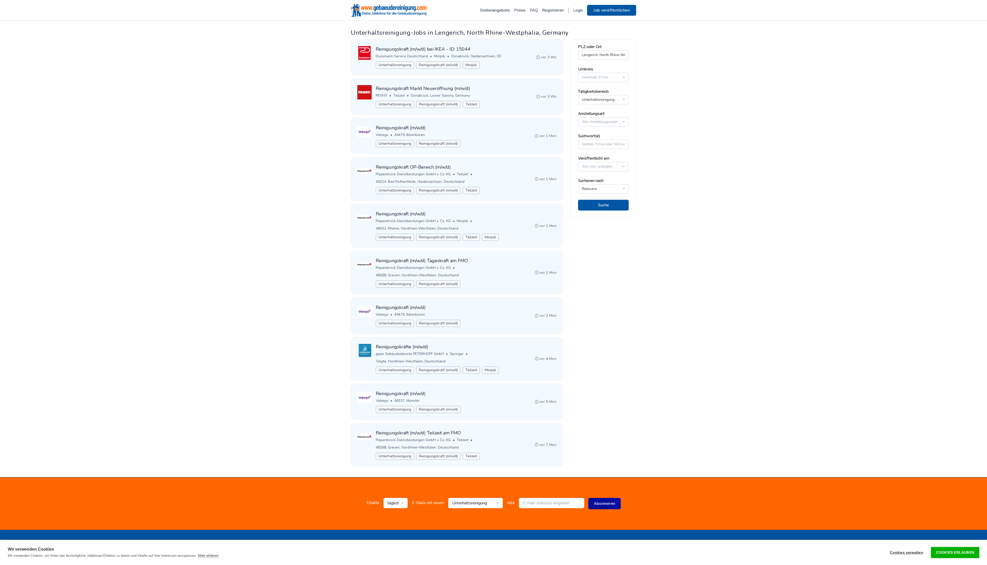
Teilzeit (399, 95)
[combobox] (603, 77)
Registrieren (553, 10)
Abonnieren (604, 503)
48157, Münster (407, 400)
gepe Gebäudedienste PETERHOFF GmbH (410, 353)
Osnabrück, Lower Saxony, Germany (440, 95)
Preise (520, 10)
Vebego (382, 134)
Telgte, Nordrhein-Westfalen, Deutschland (410, 361)
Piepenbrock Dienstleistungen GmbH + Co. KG (413, 174)
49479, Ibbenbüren (409, 134)
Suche (603, 205)
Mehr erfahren (208, 556)
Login (578, 10)
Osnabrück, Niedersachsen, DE (476, 56)
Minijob (439, 56)
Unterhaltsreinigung (395, 64)
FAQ (534, 10)
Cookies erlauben (955, 552)
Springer (457, 353)
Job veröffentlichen (611, 10)
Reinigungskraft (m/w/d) (438, 64)
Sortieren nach (591, 181)
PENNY (381, 95)
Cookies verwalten (906, 552)
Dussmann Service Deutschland (402, 56)
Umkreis (585, 69)
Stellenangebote (495, 10)
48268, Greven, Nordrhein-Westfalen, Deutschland (417, 275)
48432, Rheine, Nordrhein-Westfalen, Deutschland (417, 228)
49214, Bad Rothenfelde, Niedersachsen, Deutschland (420, 181)
